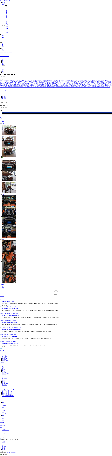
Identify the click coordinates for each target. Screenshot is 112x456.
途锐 (3, 370)
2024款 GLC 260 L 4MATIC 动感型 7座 (77, 80)
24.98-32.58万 (4, 413)
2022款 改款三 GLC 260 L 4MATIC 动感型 (29, 84)
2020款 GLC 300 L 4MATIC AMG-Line (54, 86)
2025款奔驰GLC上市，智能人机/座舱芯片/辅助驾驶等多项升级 (11, 329)
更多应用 (3, 3)
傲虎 (3, 418)
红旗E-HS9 (3, 371)
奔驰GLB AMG (4, 385)
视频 (6, 17)
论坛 (6, 23)
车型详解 (3, 65)
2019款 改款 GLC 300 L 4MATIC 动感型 (69, 87)
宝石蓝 (3, 120)
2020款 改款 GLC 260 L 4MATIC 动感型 (78, 86)
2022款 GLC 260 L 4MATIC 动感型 (85, 83)
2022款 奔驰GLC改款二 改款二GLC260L (33, 85)
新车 (3, 35)
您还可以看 (2, 350)
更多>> (1, 400)
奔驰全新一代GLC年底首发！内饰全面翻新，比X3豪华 (10, 315)
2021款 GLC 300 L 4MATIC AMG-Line (68, 85)
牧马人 (3, 402)
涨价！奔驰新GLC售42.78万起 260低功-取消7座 (9, 336)
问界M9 (3, 367)
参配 (3, 60)
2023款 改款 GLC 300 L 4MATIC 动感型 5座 (89, 82)
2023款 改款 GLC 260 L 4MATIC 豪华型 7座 (59, 83)
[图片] (9, 135)
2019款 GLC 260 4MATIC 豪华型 (27, 87)
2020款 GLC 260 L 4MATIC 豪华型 (32, 86)
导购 (3, 36)
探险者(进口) (4, 380)
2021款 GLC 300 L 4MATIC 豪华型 (100, 85)
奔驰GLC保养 (4, 355)
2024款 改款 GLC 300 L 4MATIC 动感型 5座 (76, 81)
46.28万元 (10, 388)
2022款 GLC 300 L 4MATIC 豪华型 (5, 84)
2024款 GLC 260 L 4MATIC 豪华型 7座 (89, 80)
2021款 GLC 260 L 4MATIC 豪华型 (90, 85)
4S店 (3, 286)
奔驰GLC (10, 52)
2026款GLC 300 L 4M (5, 388)
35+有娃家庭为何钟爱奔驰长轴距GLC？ (8, 301)
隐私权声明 (4, 446)
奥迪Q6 (3, 368)
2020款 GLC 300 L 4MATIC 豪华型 (42, 86)
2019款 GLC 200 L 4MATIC (92, 87)
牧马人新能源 (4, 384)
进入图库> (2, 117)
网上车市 (1, 0)
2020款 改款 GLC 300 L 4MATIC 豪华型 (66, 86)
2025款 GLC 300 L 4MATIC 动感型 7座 (66, 80)
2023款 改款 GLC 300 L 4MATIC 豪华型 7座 (73, 83)
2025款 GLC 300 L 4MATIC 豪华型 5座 (42, 80)
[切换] (6, 0)
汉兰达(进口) (4, 381)
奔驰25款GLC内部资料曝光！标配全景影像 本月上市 (10, 343)
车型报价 (7, 26)
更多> (4, 123)
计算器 (7, 32)
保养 (3, 71)
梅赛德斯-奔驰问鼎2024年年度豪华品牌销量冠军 (9, 322)
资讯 (6, 15)
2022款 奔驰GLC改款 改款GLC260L (21, 85)
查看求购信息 (4, 97)
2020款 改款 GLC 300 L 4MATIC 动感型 (90, 86)
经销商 (3, 45)
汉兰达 (3, 412)
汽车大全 (5, 52)
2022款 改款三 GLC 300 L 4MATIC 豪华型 (9, 85)
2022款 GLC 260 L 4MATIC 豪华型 (106, 83)
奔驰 (7, 52)
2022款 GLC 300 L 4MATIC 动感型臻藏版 (42, 84)
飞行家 (3, 377)
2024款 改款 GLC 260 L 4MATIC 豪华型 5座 (62, 81)
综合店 (3, 287)
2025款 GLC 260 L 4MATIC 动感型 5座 (6, 80)
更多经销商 (2, 296)
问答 (6, 21)
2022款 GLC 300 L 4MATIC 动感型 (95, 83)
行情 (3, 46)
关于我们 (3, 442)
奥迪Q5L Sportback (5, 383)
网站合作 (3, 448)
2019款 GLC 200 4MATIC (47, 87)
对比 (6, 14)
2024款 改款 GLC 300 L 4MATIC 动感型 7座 (103, 81)
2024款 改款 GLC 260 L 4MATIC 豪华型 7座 (89, 81)
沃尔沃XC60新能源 (5, 430)
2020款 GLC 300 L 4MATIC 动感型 (21, 86)
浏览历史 (2, 422)
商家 (6, 16)
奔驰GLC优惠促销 (5, 360)
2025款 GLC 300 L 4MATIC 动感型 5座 (30, 80)
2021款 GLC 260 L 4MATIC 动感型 (79, 85)
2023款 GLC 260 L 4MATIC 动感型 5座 (76, 82)
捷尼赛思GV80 (4, 378)
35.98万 (3, 420)
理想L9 (3, 366)
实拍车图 (2, 115)
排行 (6, 22)
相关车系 (2, 362)
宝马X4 (3, 379)
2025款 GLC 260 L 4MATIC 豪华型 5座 (18, 80)
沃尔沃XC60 (4, 372)
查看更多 (1, 348)
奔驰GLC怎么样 (4, 358)
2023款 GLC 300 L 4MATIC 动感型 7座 (52, 82)
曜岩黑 (3, 121)
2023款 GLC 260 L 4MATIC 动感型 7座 (64, 82)
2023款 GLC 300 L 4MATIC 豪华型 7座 (40, 82)
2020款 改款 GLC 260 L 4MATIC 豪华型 (103, 86)
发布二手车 (4, 98)
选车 (6, 13)
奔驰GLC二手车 (4, 356)
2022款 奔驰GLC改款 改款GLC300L (45, 85)
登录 (3, 2)
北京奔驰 (2, 56)
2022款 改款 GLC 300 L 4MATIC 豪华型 (80, 84)
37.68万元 (10, 392)
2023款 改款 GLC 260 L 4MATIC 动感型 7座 (102, 82)
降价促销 (7, 27)
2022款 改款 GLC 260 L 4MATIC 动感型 (17, 84)
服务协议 (3, 447)
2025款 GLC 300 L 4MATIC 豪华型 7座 (54, 80)
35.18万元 (10, 393)
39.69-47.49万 (4, 407)
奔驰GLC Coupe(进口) (5, 373)
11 (1, 100)
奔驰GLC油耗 (4, 359)
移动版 (3, 4)
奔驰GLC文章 (4, 354)
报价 (6, 10)
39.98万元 (10, 394)
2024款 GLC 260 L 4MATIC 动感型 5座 (14, 81)
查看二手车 (4, 96)
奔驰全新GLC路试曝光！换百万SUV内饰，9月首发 (10, 308)
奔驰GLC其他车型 (3, 387)
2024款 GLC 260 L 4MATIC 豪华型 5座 (26, 81)
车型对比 (7, 29)
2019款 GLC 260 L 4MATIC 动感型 (37, 87)
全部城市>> (9, 0)
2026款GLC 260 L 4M (5, 392)
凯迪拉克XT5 (4, 374)
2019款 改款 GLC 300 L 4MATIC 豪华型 (81, 87)
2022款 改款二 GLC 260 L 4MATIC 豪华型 (55, 84)
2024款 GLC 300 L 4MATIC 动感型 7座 (101, 80)
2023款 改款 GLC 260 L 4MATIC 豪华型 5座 (32, 83)
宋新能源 (4, 429)
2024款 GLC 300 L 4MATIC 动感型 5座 (38, 81)
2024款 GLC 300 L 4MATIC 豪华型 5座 (50, 81)
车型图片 (7, 28)
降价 (6, 11)
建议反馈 (3, 445)
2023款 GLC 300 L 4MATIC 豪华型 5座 (17, 82)
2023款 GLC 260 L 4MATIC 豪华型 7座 (28, 82)
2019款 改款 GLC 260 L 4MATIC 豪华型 (57, 87)
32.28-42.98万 (4, 410)
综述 (3, 59)
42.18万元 (10, 391)
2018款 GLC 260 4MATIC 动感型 (101, 87)
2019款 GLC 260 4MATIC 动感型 (17, 87)
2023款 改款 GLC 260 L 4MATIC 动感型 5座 (46, 83)
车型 (6, 9)
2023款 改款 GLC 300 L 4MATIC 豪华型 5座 (19, 83)
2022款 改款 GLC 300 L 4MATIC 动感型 (68, 84)
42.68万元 (10, 390)
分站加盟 (3, 449)
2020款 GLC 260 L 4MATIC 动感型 (10, 86)
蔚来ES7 (3, 382)
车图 (3, 61)
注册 (4, 2)
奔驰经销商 (2, 284)
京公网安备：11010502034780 (11, 452)
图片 (6, 12)
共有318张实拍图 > (3, 90)
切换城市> (3, 288)
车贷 (3, 68)
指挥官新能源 (4, 433)
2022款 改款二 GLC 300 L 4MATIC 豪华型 (93, 84)
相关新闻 (2, 298)
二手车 (7, 24)
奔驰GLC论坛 (4, 357)
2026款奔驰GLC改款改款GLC (6, 389)
